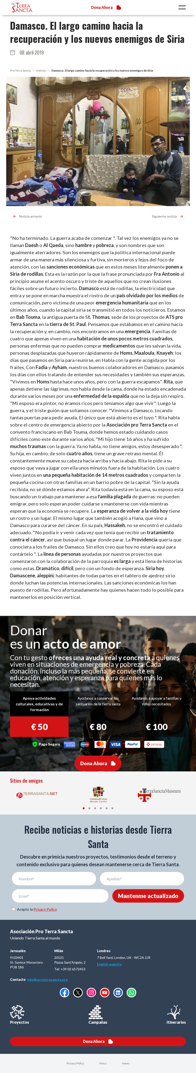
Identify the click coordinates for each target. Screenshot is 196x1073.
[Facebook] (64, 992)
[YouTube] (104, 992)
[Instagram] (91, 992)
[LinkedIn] (118, 992)
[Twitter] (78, 992)
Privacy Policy (45, 909)
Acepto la (37, 909)
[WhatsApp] (131, 992)
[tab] (84, 808)
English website (109, 964)
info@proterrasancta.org (47, 979)
